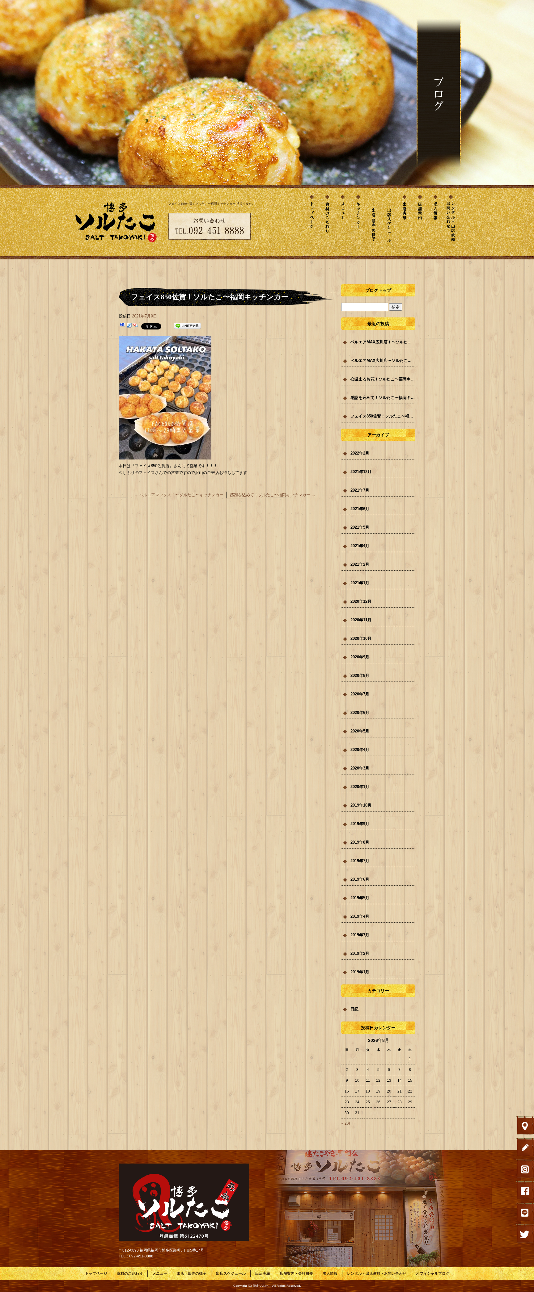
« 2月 (345, 1123)
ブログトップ (378, 290)
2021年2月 (359, 564)
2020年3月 (359, 768)
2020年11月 (360, 620)
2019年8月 (359, 842)
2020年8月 (359, 675)
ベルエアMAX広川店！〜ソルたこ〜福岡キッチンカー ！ (382, 342)
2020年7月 (359, 694)
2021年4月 (359, 545)
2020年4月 (359, 749)
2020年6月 (359, 712)
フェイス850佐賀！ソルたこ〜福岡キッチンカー (382, 416)
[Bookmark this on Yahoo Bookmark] (135, 326)
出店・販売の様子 (373, 223)
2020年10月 (360, 638)
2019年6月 (359, 879)
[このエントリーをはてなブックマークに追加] (122, 326)
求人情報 (435, 223)
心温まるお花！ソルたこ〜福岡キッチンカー (382, 379)
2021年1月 (359, 583)
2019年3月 (359, 935)
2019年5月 (359, 898)
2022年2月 (359, 453)
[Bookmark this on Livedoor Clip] (129, 326)
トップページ (312, 223)
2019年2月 (359, 953)
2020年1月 (359, 786)
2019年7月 (359, 860)
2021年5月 (359, 527)
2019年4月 (359, 916)
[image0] (165, 456)
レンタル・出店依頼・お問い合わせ (451, 223)
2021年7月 (359, 490)
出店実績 (404, 223)
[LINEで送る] (187, 326)
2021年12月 (360, 471)
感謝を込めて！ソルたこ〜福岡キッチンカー (273, 495)
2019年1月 (359, 972)
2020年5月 (359, 731)
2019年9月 (359, 823)
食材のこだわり (327, 223)
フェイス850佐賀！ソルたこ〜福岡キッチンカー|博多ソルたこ (211, 203)
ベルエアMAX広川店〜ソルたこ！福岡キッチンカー (382, 360)
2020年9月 (359, 657)
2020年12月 (360, 601)
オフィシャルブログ (432, 1273)
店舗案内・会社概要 (420, 223)
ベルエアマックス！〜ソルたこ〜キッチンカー (178, 495)
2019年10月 (360, 805)
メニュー (342, 223)
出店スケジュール (389, 223)
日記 (354, 1009)
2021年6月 (359, 508)
